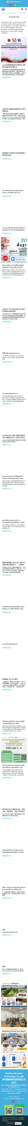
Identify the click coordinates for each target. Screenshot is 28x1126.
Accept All (18, 1123)
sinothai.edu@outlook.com (16, 1099)
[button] (18, 9)
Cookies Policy (5, 1120)
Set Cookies (10, 1123)
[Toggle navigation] (26, 9)
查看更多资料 (7, 77)
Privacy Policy (21, 1119)
